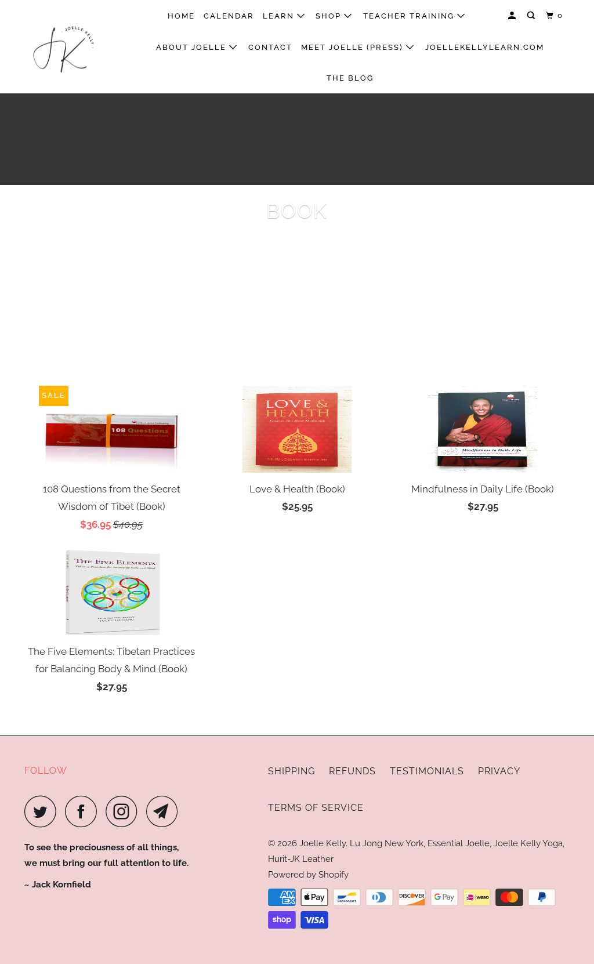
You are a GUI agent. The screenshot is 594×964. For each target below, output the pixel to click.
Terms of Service (316, 807)
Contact (270, 47)
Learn (280, 16)
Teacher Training (410, 16)
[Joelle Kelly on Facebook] (84, 811)
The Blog (350, 78)
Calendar (229, 16)
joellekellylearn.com (484, 47)
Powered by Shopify (308, 874)
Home (181, 16)
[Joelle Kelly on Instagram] (125, 811)
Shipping (291, 771)
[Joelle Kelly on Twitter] (43, 811)
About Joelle (192, 47)
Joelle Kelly (322, 843)
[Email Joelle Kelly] (165, 811)
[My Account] (513, 16)
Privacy (499, 771)
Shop (330, 16)
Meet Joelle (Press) (353, 47)
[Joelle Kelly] (70, 47)
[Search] (532, 16)
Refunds (352, 771)
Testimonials (427, 771)
